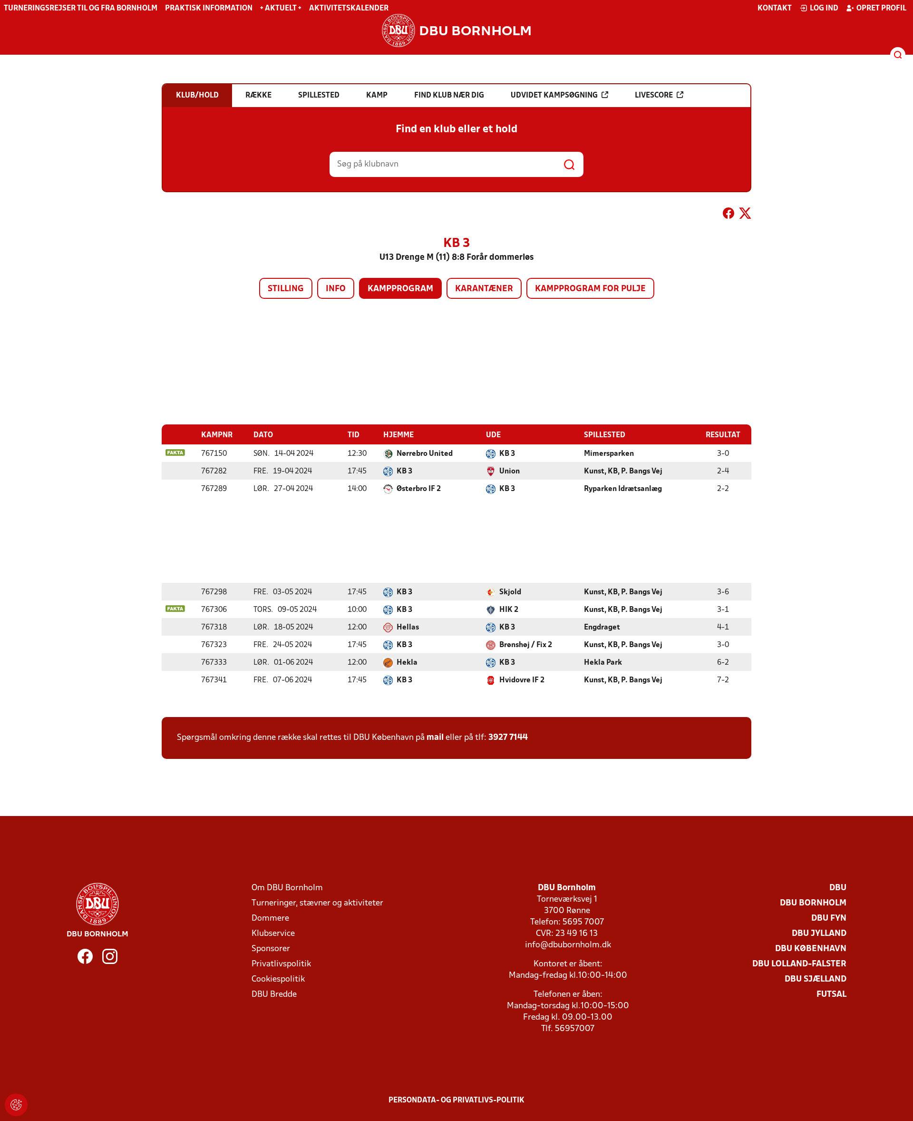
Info (336, 289)
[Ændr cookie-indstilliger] (16, 1104)
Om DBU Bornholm (287, 888)
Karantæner (484, 289)
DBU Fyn (828, 918)
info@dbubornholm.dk (568, 945)
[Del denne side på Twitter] (745, 215)
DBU (837, 888)
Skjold (510, 592)
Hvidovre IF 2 (521, 680)
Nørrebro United (425, 454)
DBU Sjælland (815, 979)
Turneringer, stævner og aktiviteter (317, 903)
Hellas (408, 627)
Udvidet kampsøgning (554, 95)
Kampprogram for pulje (590, 289)
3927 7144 (508, 738)
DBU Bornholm (813, 903)
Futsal (831, 995)
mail (435, 738)
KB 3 (507, 454)
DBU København (810, 949)
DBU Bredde (274, 995)
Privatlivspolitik (281, 964)
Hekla (407, 662)
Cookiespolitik (278, 979)
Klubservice (273, 934)
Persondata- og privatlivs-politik (456, 1100)
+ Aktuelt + (280, 8)
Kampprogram (400, 289)
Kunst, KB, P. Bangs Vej (623, 471)
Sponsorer (271, 949)
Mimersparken (609, 454)
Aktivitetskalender (349, 8)
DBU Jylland (819, 934)
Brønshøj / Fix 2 (525, 645)
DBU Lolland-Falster (799, 964)
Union (509, 471)
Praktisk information (209, 8)
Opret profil (881, 8)
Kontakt (775, 8)
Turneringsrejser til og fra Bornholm (80, 8)
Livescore (654, 95)
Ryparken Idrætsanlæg (623, 489)
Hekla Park (603, 662)
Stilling (286, 289)
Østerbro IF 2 (419, 489)
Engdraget (602, 627)
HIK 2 (508, 610)
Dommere (270, 918)
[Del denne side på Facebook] (728, 215)
